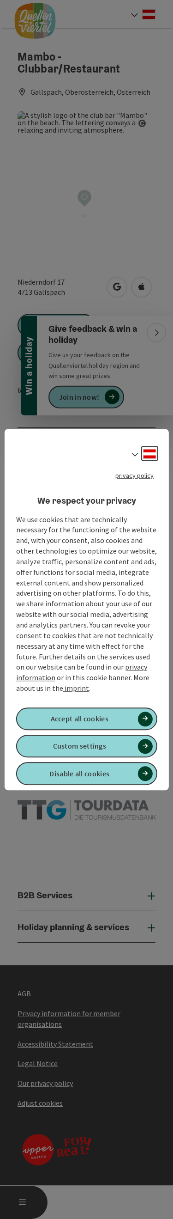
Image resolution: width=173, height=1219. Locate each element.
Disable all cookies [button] (79, 773)
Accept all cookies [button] (79, 718)
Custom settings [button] (80, 746)
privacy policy (134, 475)
